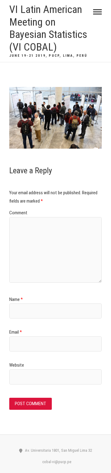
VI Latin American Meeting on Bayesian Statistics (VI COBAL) (48, 28)
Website (16, 365)
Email (15, 332)
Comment (18, 213)
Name (16, 299)
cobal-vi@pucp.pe (56, 461)
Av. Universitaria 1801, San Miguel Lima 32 (58, 450)
